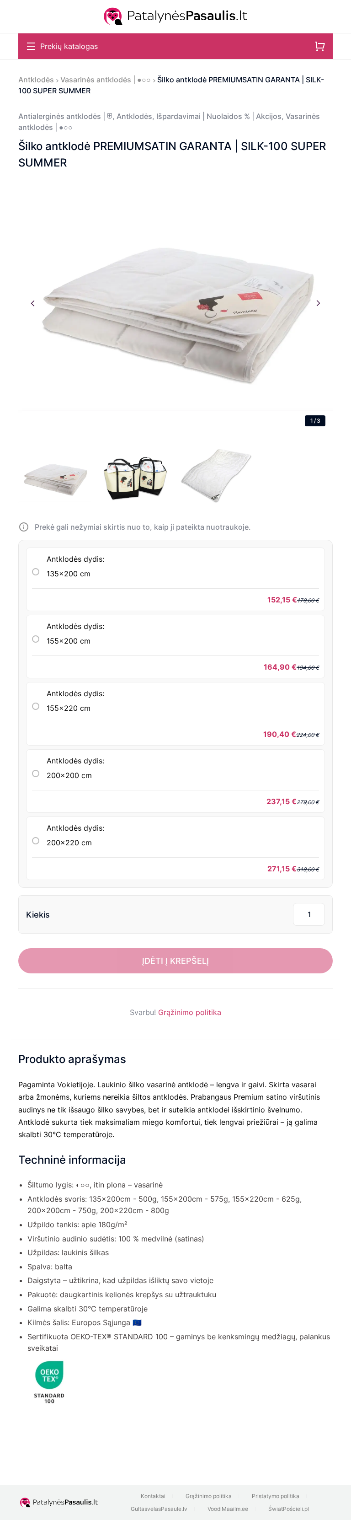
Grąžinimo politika (189, 1012)
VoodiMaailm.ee (227, 1508)
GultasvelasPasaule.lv (159, 1508)
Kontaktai (153, 1496)
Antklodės (36, 79)
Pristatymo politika (275, 1496)
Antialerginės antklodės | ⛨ (65, 116)
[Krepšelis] (319, 46)
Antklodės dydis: (75, 566)
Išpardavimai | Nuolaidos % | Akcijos (219, 116)
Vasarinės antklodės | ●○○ (105, 79)
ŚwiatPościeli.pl (288, 1508)
